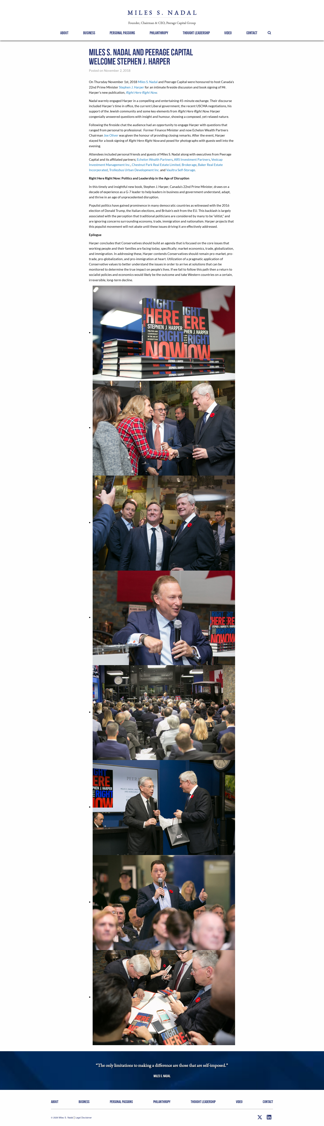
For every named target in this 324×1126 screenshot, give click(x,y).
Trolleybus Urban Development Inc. (134, 170)
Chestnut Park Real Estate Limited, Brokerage (164, 165)
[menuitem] (64, 33)
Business (89, 33)
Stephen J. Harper (131, 87)
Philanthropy (159, 33)
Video (228, 33)
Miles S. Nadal (148, 82)
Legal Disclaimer (83, 1117)
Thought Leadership (196, 33)
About (64, 33)
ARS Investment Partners (192, 159)
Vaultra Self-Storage (180, 170)
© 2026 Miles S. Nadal (62, 1117)
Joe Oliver (111, 135)
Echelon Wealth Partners (155, 159)
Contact (251, 33)
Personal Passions (122, 33)
